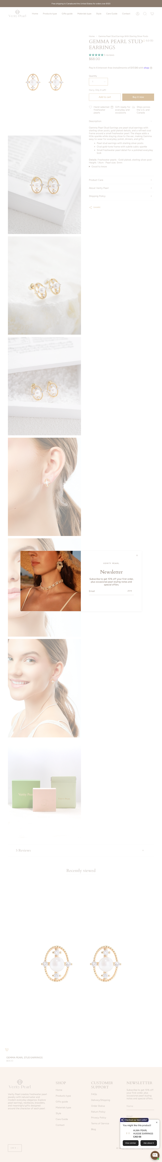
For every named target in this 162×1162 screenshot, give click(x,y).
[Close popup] (157, 1122)
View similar (130, 1143)
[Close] (137, 555)
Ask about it (148, 1143)
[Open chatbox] (155, 1155)
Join (129, 591)
